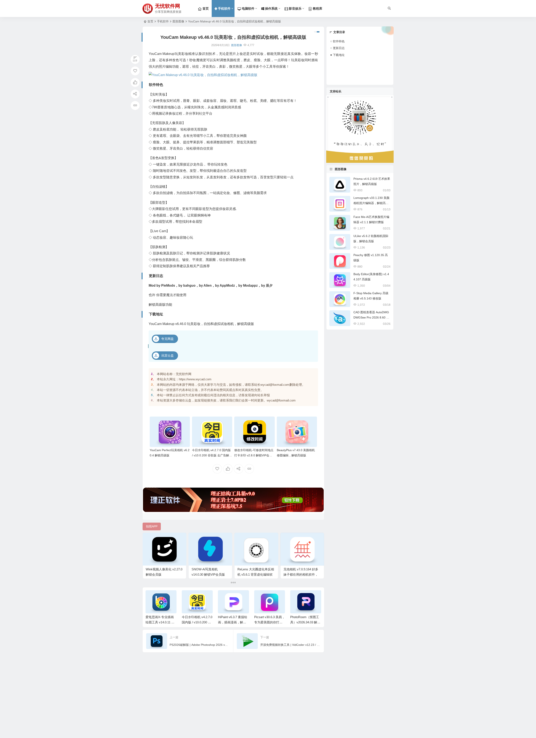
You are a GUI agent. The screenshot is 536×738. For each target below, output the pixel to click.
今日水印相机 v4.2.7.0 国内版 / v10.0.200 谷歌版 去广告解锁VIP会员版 (212, 455)
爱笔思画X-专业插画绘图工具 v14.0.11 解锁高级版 (160, 622)
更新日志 (339, 48)
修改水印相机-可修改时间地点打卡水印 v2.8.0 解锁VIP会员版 (253, 455)
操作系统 (271, 8)
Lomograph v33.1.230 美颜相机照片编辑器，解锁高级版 (371, 203)
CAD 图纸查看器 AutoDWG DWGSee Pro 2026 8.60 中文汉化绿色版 (371, 317)
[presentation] (296, 597)
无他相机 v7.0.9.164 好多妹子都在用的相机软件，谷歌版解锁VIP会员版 (300, 574)
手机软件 (224, 8)
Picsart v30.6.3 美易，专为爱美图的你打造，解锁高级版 (269, 622)
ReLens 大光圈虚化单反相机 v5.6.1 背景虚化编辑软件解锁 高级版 (255, 574)
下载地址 (339, 55)
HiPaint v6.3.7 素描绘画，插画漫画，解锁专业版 (232, 622)
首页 (150, 21)
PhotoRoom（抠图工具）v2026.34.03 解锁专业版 (305, 622)
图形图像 (178, 21)
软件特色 (339, 41)
